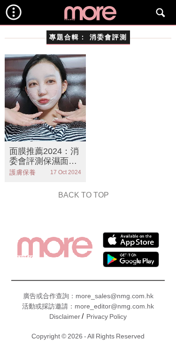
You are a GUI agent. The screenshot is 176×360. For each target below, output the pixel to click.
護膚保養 (22, 172)
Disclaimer (64, 316)
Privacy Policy (106, 316)
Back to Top (83, 195)
